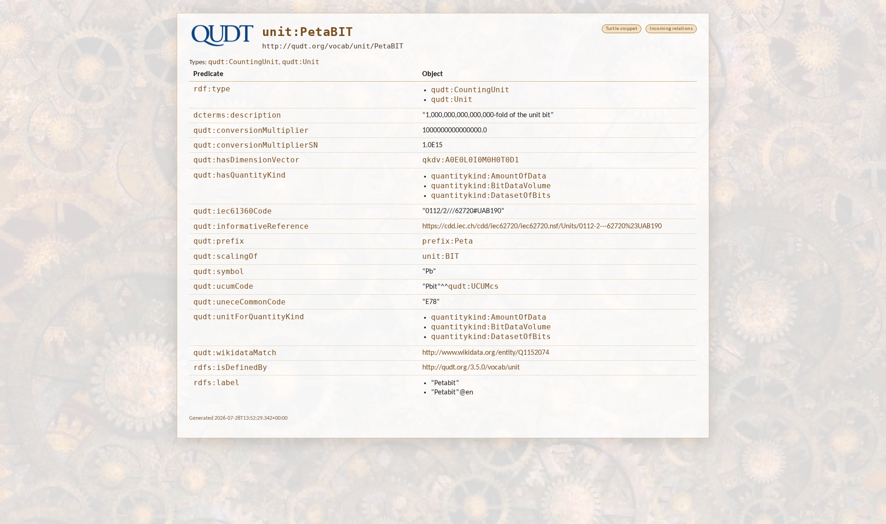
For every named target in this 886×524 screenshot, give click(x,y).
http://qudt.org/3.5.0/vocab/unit (471, 367)
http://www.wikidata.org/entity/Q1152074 (485, 353)
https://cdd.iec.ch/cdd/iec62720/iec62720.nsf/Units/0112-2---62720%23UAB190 (542, 226)
